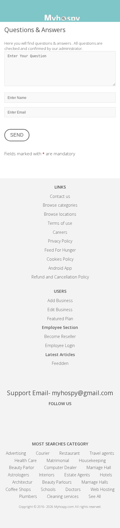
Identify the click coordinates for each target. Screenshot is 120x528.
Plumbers (28, 496)
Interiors (46, 475)
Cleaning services (63, 496)
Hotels (106, 475)
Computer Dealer (60, 467)
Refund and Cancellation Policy (60, 277)
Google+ (60, 419)
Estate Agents (77, 475)
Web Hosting (102, 489)
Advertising (16, 453)
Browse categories (60, 205)
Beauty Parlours (57, 482)
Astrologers (18, 475)
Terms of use (60, 223)
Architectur (22, 482)
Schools (48, 489)
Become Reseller (60, 336)
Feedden (60, 363)
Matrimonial (58, 460)
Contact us (60, 196)
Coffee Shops (18, 489)
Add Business (60, 300)
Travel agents (102, 453)
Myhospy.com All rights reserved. (77, 506)
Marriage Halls (95, 482)
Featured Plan (60, 318)
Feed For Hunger (60, 250)
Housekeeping (92, 460)
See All (95, 496)
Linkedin (80, 419)
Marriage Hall (99, 467)
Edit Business (60, 309)
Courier (43, 453)
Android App (60, 268)
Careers (60, 232)
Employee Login (60, 345)
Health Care (26, 460)
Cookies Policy (60, 259)
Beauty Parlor (21, 467)
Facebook (39, 419)
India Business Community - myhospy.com (60, 11)
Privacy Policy (60, 241)
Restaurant (69, 453)
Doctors (73, 489)
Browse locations (60, 214)
